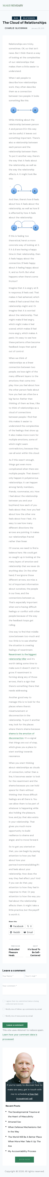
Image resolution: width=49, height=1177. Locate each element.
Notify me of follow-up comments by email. (24, 1009)
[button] (45, 5)
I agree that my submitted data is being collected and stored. (22, 1002)
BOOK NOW (24, 1159)
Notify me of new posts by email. (19, 1016)
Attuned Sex (14, 1121)
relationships (29, 18)
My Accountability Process (22, 1151)
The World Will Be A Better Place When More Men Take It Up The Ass (25, 1141)
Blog (16, 18)
